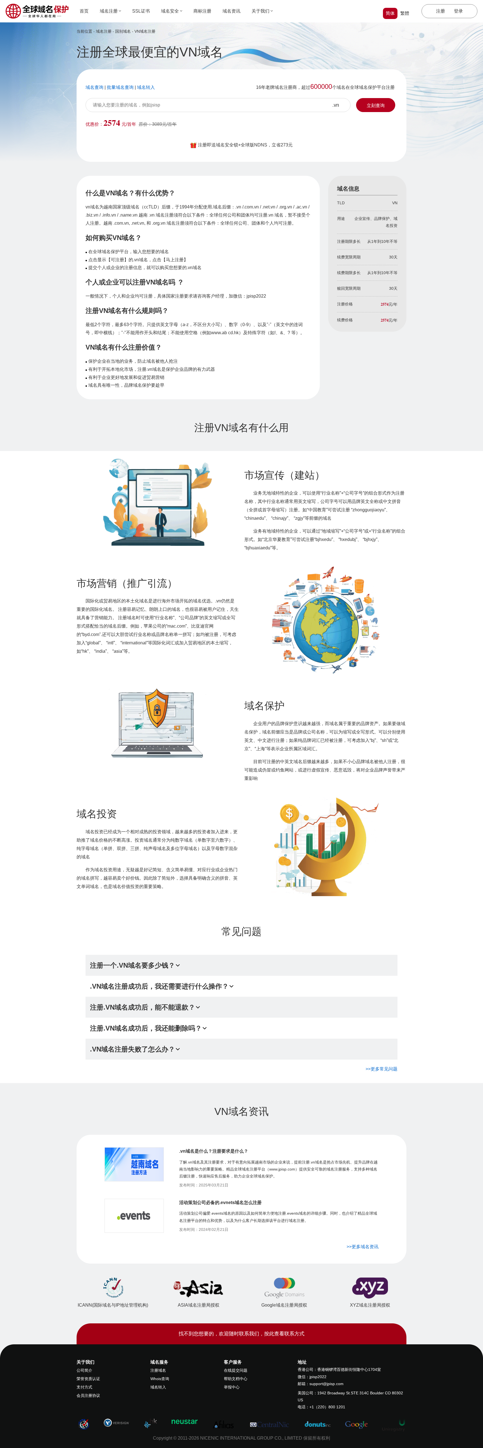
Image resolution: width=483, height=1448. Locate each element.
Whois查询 (159, 1378)
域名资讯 (231, 11)
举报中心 (232, 1387)
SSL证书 (141, 11)
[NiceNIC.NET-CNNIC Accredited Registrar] (116, 1422)
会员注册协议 (88, 1395)
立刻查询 (376, 105)
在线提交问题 (235, 1370)
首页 (84, 11)
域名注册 (109, 11)
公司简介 (84, 1370)
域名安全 (170, 11)
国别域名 (123, 31)
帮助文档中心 (235, 1378)
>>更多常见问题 (381, 1069)
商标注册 (202, 11)
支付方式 (84, 1387)
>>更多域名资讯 (362, 1246)
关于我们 (260, 11)
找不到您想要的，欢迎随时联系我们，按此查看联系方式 (241, 1334)
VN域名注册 (144, 31)
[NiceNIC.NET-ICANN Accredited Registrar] (84, 1424)
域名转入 (158, 1387)
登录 (458, 11)
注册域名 (158, 1370)
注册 (440, 11)
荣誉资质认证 (88, 1378)
